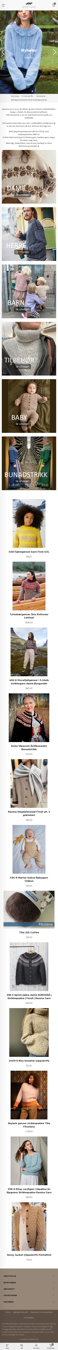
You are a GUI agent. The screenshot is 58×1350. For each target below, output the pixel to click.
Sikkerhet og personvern (42, 1312)
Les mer (47, 1332)
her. (38, 134)
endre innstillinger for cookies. (13, 1334)
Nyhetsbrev (29, 1318)
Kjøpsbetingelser (20, 1312)
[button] (55, 52)
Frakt (8, 1312)
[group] (29, 52)
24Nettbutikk (33, 1339)
